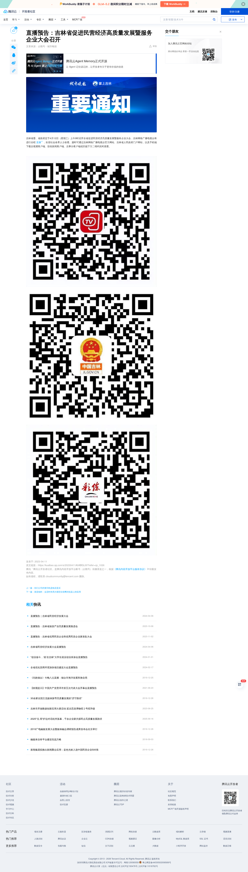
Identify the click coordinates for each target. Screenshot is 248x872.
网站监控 (204, 845)
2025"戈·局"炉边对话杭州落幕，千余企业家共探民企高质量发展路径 (66, 718)
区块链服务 (86, 831)
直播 (38, 142)
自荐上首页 (65, 799)
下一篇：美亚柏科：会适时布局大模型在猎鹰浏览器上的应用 (53, 591)
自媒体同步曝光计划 (69, 791)
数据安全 (38, 845)
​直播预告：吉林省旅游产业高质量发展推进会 (54, 626)
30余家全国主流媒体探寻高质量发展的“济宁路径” (56, 698)
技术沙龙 (10, 799)
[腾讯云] (10, 11)
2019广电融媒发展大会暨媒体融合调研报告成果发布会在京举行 (64, 729)
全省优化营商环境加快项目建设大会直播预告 (54, 667)
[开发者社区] (28, 11)
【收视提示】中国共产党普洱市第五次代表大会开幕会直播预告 (64, 688)
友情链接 (172, 804)
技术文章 (10, 791)
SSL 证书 (204, 838)
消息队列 (109, 831)
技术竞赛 (64, 804)
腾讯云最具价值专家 (123, 791)
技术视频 (10, 804)
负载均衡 (62, 845)
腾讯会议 (62, 838)
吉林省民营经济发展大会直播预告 (48, 646)
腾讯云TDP (119, 804)
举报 (155, 46)
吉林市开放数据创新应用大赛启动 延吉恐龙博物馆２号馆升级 (63, 708)
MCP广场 (77, 19)
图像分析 (156, 838)
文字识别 (109, 845)
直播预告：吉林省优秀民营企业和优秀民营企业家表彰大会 (61, 636)
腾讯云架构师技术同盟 (124, 795)
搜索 (214, 19)
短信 (83, 845)
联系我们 (172, 799)
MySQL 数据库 (182, 838)
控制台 (214, 11)
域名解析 (180, 831)
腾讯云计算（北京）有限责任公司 (105, 866)
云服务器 (62, 831)
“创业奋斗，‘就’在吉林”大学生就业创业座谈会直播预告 (59, 657)
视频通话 (133, 838)
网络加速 (133, 831)
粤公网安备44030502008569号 (156, 862)
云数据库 (156, 831)
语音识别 (227, 838)
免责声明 (172, 795)
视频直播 (227, 831)
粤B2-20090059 (131, 862)
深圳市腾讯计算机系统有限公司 (91, 862)
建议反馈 (202, 11)
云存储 (203, 831)
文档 (192, 11)
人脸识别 (38, 838)
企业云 (84, 838)
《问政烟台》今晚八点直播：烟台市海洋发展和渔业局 (59, 677)
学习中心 (10, 808)
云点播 (132, 845)
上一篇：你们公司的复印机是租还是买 (43, 587)
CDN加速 (109, 838)
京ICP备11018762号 (148, 866)
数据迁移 (227, 845)
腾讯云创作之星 (121, 799)
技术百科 (10, 813)
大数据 (155, 845)
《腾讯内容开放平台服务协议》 (130, 569)
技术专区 (10, 817)
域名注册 (38, 831)
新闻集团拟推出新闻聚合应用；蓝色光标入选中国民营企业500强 (64, 749)
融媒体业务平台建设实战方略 (46, 739)
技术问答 (10, 795)
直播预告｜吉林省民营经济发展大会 (49, 616)
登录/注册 (234, 11)
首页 (5, 19)
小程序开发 (181, 845)
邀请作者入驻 (66, 795)
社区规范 (172, 791)
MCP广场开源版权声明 (178, 808)
